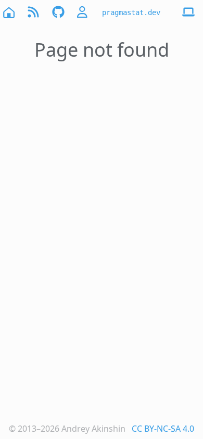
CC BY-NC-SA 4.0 (163, 428)
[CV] (83, 12)
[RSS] (33, 12)
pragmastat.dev (131, 12)
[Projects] (58, 12)
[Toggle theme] (188, 12)
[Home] (8, 12)
